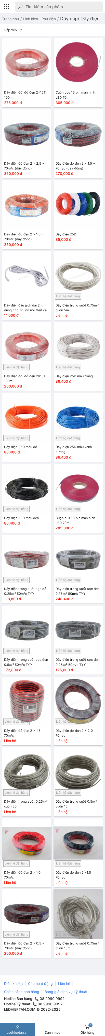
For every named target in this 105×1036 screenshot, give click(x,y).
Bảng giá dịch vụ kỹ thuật (66, 991)
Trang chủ (10, 19)
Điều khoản (13, 983)
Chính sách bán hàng (21, 991)
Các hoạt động (40, 983)
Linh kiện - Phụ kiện (39, 19)
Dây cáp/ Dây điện (79, 18)
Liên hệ (64, 983)
